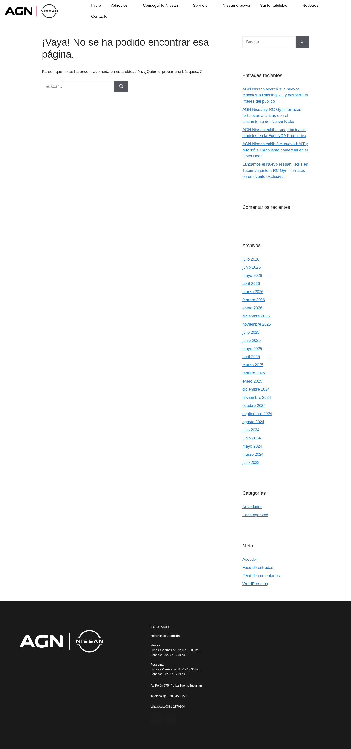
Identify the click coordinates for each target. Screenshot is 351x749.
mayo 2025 (252, 348)
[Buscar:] (78, 86)
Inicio (96, 5)
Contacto (99, 16)
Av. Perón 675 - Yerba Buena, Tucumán (176, 685)
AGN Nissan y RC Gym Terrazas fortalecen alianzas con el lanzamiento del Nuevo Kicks (271, 115)
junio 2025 (251, 340)
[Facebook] (157, 719)
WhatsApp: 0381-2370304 (168, 706)
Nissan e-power (236, 5)
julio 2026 (250, 259)
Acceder (249, 559)
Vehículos (119, 5)
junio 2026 (251, 267)
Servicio (200, 5)
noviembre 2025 (256, 324)
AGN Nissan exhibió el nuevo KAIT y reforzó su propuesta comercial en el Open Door (275, 150)
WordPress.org (255, 584)
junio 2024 (251, 438)
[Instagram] (170, 719)
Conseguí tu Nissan (160, 5)
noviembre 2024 (256, 397)
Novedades (252, 507)
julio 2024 (250, 430)
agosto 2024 (253, 422)
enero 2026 (252, 308)
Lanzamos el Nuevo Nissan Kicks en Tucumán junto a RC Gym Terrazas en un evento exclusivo (275, 170)
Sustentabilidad (273, 5)
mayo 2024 (252, 446)
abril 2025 (251, 357)
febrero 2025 (253, 373)
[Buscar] (121, 86)
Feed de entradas (257, 567)
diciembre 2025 (256, 316)
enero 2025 (252, 381)
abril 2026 (251, 283)
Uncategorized (255, 515)
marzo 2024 (252, 454)
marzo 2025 (252, 365)
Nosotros (310, 5)
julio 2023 (250, 462)
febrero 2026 (253, 300)
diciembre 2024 (256, 389)
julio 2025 (250, 332)
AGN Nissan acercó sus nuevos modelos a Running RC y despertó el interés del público (275, 95)
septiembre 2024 (257, 413)
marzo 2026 (252, 291)
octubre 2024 (254, 405)
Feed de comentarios (261, 575)
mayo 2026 (252, 275)
